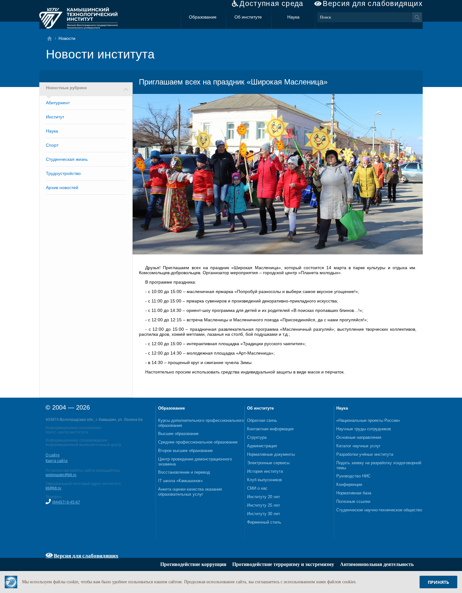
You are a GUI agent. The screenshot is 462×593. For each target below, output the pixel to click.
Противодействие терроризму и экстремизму (283, 564)
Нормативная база (353, 493)
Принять (438, 582)
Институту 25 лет (263, 505)
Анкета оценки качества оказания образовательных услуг (190, 492)
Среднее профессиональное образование (198, 442)
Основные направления (358, 437)
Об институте (248, 16)
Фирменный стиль (264, 522)
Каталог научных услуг (358, 445)
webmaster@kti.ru (61, 475)
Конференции (349, 484)
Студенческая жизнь (67, 159)
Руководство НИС (353, 476)
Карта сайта (57, 461)
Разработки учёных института (364, 454)
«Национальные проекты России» (368, 420)
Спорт (52, 145)
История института (265, 471)
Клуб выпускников (264, 479)
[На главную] (51, 38)
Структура (257, 437)
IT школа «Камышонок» (180, 480)
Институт (55, 116)
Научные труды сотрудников (363, 429)
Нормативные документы (271, 454)
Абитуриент (58, 102)
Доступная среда (271, 3)
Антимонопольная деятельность (377, 564)
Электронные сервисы (268, 462)
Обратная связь (262, 420)
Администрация (262, 445)
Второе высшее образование (185, 450)
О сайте (53, 455)
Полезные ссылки (353, 501)
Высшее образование (178, 433)
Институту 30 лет (263, 513)
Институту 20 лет (263, 496)
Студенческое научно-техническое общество (379, 510)
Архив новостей (62, 187)
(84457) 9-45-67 (66, 502)
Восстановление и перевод (184, 472)
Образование (203, 16)
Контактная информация (270, 429)
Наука (293, 16)
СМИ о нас (257, 488)
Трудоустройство (63, 173)
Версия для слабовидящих (373, 3)
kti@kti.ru (53, 488)
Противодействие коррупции (193, 564)
